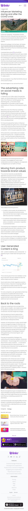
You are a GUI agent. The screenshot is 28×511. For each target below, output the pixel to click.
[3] (2, 255)
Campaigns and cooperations (14, 465)
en (20, 5)
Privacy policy (14, 500)
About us (14, 487)
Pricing (14, 479)
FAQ (14, 485)
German (16, 492)
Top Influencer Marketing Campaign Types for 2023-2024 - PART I (18, 422)
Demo (14, 481)
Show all (14, 435)
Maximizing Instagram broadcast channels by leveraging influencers (18, 429)
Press (14, 489)
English (11, 492)
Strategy (9, 409)
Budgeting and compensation (14, 469)
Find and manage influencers (14, 463)
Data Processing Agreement (14, 499)
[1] (13, 52)
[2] (7, 116)
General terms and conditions (14, 497)
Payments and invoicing (14, 471)
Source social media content (14, 473)
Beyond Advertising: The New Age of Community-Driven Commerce (18, 416)
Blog (14, 483)
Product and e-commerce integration (14, 467)
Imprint (14, 495)
